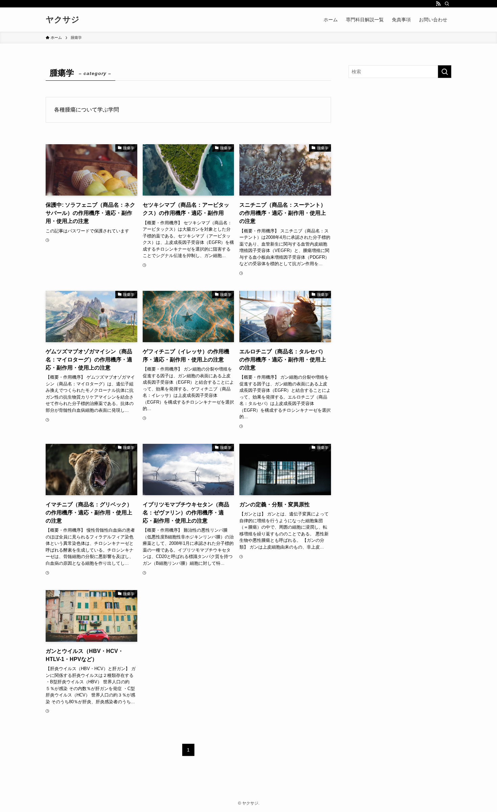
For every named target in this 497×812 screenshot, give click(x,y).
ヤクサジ (62, 20)
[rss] (438, 3)
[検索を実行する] (444, 71)
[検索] (447, 3)
